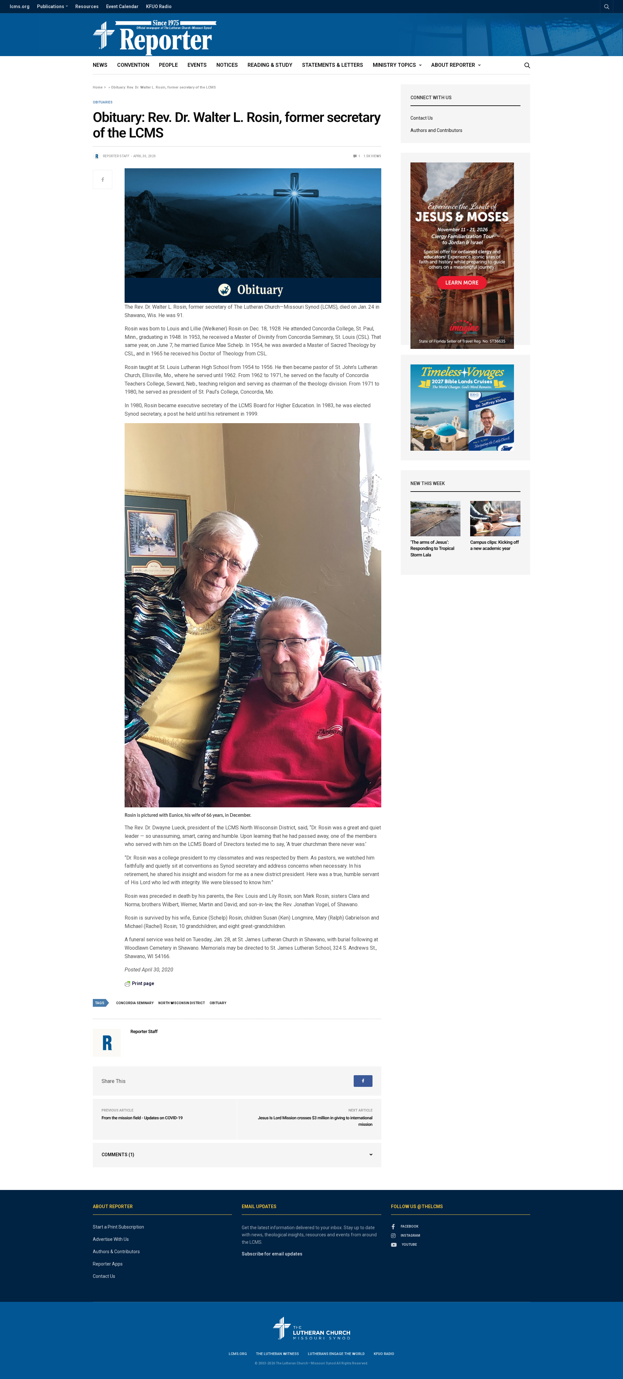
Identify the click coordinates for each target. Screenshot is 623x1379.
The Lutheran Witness (277, 1354)
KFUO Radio (159, 6)
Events (197, 65)
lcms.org (20, 6)
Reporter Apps (108, 1263)
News (100, 65)
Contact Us (421, 118)
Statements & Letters (332, 65)
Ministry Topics (394, 65)
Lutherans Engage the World (336, 1354)
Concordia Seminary (134, 1003)
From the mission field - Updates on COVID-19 (142, 1118)
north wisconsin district (181, 1003)
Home (98, 87)
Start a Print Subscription (118, 1227)
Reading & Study (270, 65)
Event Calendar (122, 6)
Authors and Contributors (436, 130)
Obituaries (103, 102)
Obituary (218, 1003)
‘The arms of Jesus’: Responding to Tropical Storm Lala (432, 549)
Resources (87, 6)
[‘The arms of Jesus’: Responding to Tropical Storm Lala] (435, 518)
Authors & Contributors (116, 1251)
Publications (50, 6)
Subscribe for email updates (272, 1253)
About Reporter (453, 65)
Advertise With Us (111, 1239)
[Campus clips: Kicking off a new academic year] (495, 518)
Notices (227, 65)
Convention (133, 65)
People (168, 65)
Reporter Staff (116, 156)
